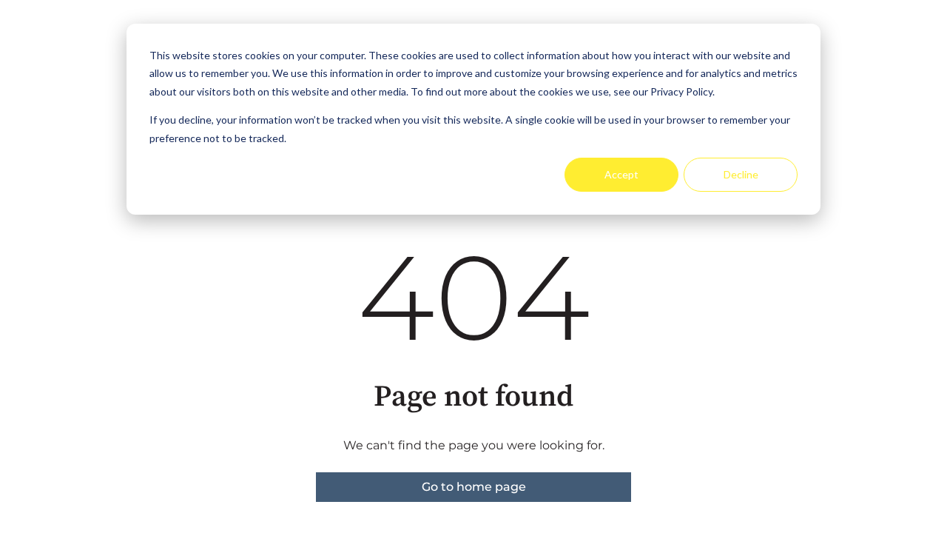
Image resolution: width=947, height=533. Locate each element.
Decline (741, 174)
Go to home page (474, 487)
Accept (621, 174)
